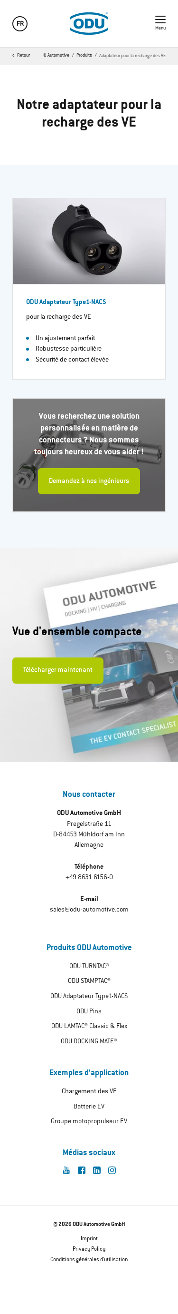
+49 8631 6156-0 (89, 878)
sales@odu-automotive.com (89, 910)
